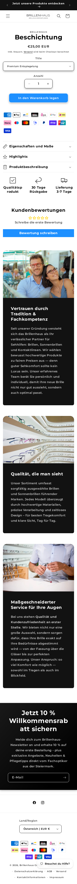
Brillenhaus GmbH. (31, 865)
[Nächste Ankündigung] (69, 5)
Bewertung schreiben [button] (38, 233)
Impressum (57, 877)
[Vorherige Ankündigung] (7, 5)
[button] (8, 16)
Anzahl (38, 75)
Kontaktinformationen (31, 877)
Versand (28, 52)
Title (38, 58)
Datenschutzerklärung (28, 871)
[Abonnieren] (64, 777)
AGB (49, 871)
